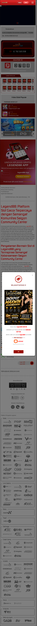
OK (18, 352)
